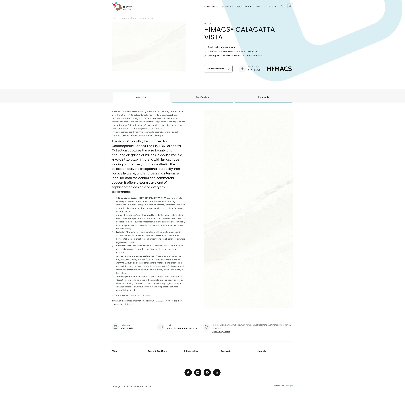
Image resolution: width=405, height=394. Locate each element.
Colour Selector (211, 6)
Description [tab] (141, 97)
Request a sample (216, 68)
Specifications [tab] (202, 97)
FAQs (114, 351)
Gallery (258, 6)
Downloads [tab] (263, 97)
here (131, 304)
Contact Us (270, 6)
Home (114, 18)
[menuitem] (211, 6)
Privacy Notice (191, 351)
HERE (260, 55)
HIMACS (123, 18)
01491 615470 (254, 70)
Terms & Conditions (157, 351)
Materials (226, 6)
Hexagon (289, 385)
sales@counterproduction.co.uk (182, 328)
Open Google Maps (221, 331)
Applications (243, 6)
